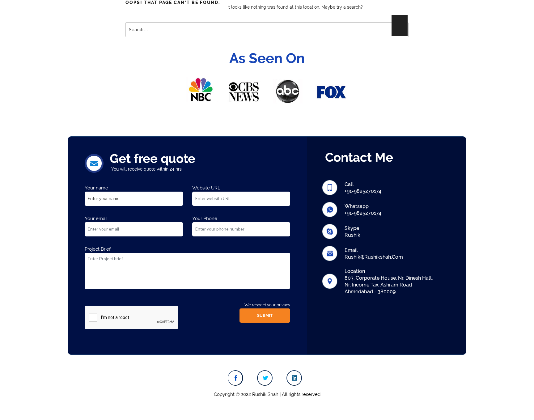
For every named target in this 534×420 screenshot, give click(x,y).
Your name (96, 188)
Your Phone (204, 218)
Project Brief (98, 249)
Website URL (206, 188)
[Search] (400, 25)
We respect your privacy (267, 305)
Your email (96, 218)
